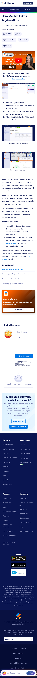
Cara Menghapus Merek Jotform (12, 284)
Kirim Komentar (24, 356)
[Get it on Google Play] (18, 558)
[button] (4, 673)
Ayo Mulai (18, 310)
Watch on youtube (9, 67)
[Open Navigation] (35, 3)
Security (18, 658)
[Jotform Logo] (7, 3)
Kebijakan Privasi (19, 364)
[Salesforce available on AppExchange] (18, 572)
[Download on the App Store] (18, 565)
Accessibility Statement (18, 663)
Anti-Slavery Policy (18, 668)
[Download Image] (32, 96)
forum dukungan (12, 243)
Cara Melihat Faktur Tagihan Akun (12, 269)
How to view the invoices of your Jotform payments (20, 54)
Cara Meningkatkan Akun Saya (11, 279)
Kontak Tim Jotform (18, 427)
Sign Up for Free (28, 3)
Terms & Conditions (18, 648)
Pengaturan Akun (18, 79)
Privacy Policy (18, 653)
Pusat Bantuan (18, 421)
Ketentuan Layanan (20, 365)
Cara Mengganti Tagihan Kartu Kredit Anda (15, 274)
